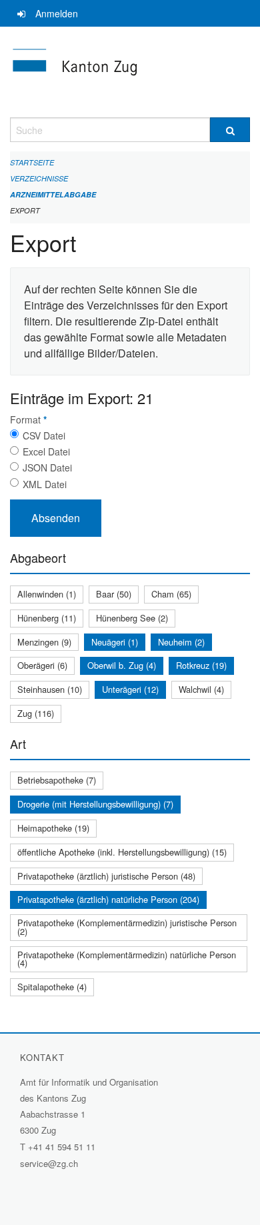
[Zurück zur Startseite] (130, 72)
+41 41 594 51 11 (61, 1146)
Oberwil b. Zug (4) (121, 665)
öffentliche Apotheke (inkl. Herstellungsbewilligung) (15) (122, 852)
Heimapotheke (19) (53, 828)
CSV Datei (44, 435)
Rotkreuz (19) (201, 665)
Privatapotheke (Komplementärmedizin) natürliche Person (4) (126, 959)
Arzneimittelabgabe (53, 194)
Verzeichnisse (39, 178)
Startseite (32, 162)
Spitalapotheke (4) (52, 986)
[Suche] (230, 129)
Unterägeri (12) (130, 689)
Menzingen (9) (44, 642)
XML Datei (45, 484)
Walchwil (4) (201, 689)
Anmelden (56, 13)
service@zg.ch (49, 1163)
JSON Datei (47, 467)
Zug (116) (35, 713)
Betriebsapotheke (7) (56, 780)
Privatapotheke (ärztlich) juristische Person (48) (106, 876)
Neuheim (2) (181, 642)
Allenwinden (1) (46, 593)
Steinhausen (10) (49, 689)
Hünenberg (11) (46, 617)
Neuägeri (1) (114, 642)
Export (25, 210)
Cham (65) (171, 593)
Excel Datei (46, 451)
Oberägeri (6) (42, 665)
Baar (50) (113, 593)
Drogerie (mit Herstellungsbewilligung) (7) (95, 804)
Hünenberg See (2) (132, 617)
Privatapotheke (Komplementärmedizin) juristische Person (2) (127, 927)
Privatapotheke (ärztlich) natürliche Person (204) (108, 899)
